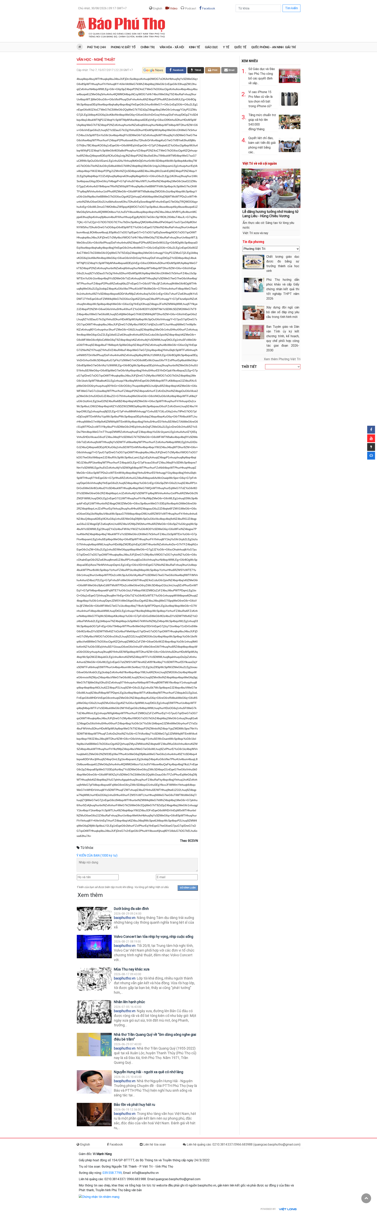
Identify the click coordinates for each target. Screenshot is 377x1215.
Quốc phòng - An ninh (267, 47)
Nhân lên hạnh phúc (129, 1002)
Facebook (208, 8)
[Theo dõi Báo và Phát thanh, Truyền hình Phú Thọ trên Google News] (153, 70)
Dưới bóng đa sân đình (131, 909)
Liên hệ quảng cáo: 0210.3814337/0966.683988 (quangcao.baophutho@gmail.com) (243, 1144)
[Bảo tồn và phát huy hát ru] (94, 1114)
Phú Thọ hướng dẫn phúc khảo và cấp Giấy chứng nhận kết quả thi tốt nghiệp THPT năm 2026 (282, 289)
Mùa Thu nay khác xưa (131, 969)
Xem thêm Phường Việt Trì (282, 359)
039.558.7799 (112, 1173)
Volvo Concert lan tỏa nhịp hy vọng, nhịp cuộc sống (153, 936)
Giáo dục (211, 47)
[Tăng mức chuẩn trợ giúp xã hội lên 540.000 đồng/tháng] (289, 121)
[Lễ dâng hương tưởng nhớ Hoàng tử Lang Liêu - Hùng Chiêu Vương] (271, 188)
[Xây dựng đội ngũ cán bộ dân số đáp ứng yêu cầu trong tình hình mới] (253, 312)
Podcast (190, 8)
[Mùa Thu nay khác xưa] (94, 979)
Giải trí (290, 47)
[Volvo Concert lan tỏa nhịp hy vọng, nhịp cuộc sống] (94, 946)
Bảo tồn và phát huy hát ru (134, 1104)
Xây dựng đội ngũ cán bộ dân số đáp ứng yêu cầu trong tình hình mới (282, 312)
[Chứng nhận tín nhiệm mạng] (99, 1196)
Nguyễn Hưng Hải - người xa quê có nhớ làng (148, 1072)
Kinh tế (194, 47)
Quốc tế (240, 47)
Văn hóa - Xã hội (172, 47)
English (157, 8)
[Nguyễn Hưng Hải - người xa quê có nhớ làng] (94, 1082)
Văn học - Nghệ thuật (96, 59)
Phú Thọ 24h (96, 47)
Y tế (226, 47)
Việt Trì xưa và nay (255, 233)
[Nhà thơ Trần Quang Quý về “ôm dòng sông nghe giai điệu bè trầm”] (94, 1044)
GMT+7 (102, 8)
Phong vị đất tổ (123, 47)
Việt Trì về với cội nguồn (259, 163)
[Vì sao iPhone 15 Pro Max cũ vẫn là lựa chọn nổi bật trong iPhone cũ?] (289, 98)
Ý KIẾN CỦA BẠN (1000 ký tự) (97, 855)
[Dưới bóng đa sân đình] (94, 918)
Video (173, 8)
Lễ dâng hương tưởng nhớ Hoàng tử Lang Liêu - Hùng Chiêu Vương (270, 214)
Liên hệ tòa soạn (154, 1144)
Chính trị (148, 47)
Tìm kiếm (291, 8)
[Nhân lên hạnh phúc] (94, 1012)
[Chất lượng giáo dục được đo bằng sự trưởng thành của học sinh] (253, 262)
